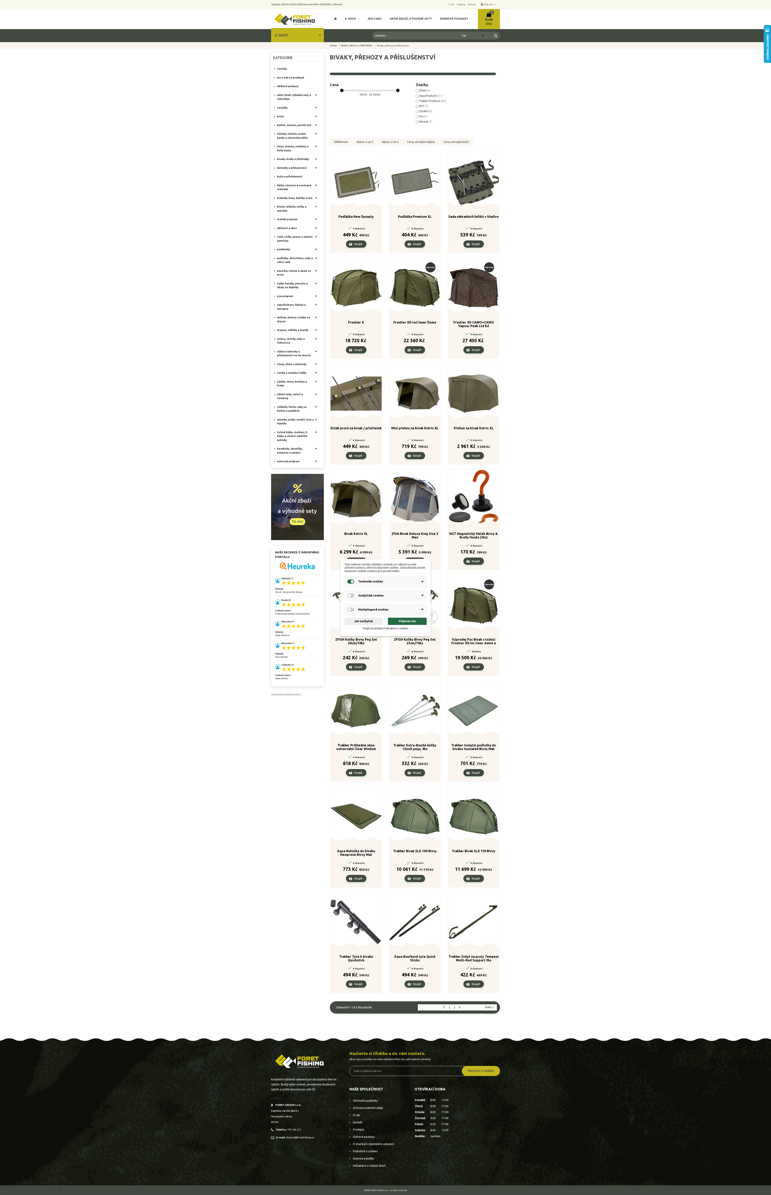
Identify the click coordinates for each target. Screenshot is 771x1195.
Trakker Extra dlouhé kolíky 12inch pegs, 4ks (414, 747)
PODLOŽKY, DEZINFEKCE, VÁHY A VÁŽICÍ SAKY (295, 260)
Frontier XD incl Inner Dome (414, 322)
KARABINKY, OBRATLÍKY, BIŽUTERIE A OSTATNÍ (290, 450)
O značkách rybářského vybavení (373, 1144)
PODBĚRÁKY (283, 249)
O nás (356, 1115)
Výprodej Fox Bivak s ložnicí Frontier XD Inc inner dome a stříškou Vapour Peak (473, 641)
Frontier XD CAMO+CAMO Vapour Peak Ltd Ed (473, 324)
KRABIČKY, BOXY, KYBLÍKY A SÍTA (294, 197)
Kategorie (283, 58)
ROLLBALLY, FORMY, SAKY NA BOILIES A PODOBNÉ (292, 408)
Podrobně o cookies (365, 1151)
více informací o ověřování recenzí (286, 694)
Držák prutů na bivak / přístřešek (356, 428)
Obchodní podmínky (365, 1100)
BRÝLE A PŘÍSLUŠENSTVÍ (289, 176)
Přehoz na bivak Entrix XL (474, 428)
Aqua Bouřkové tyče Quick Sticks (414, 958)
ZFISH (424, 90)
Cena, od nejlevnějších (421, 142)
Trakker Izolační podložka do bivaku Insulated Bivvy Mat (473, 747)
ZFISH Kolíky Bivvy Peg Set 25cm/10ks (415, 641)
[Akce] (297, 506)
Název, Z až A (390, 142)
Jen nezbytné (363, 621)
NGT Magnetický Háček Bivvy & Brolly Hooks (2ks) (473, 535)
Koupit (358, 244)
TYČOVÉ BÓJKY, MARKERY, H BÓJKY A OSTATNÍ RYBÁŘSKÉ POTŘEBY (292, 436)
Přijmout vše (407, 621)
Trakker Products (432, 101)
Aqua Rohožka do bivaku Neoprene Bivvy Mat (356, 852)
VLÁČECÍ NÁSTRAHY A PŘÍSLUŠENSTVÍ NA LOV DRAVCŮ (294, 353)
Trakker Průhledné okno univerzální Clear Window (356, 747)
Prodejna (358, 1129)
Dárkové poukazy (363, 1136)
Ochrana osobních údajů (367, 1107)
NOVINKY (282, 68)
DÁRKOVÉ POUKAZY (288, 86)
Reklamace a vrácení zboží (369, 1165)
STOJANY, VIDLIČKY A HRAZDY (292, 330)
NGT (423, 106)
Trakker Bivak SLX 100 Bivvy (415, 851)
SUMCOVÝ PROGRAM (288, 461)
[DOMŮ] (335, 19)
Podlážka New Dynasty (356, 216)
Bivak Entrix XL (356, 533)
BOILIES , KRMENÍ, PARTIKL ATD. (294, 125)
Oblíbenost (341, 142)
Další (490, 1007)
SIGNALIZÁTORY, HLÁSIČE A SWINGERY (291, 306)
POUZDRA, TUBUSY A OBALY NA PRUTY (294, 272)
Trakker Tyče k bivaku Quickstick (356, 958)
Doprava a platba (363, 1158)
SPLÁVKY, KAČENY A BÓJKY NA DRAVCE (293, 319)
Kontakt (357, 1122)
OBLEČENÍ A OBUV (287, 228)
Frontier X (356, 322)
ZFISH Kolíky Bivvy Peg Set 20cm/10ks (356, 641)
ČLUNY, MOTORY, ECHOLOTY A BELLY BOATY (293, 148)
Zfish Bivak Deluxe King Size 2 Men (415, 535)
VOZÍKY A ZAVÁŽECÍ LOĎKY (292, 372)
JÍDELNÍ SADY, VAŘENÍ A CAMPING (290, 396)
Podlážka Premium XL (415, 216)
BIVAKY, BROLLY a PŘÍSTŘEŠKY (293, 159)
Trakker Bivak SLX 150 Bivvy (473, 851)
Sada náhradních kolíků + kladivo (473, 216)
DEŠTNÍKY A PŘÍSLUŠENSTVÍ (292, 167)
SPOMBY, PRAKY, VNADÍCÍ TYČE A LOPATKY (295, 421)
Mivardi (425, 121)
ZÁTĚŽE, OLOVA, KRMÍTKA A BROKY (292, 383)
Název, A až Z (365, 142)
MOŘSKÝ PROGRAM (287, 219)
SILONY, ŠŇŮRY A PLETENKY (292, 364)
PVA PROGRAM (285, 296)
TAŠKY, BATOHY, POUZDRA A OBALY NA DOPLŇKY (292, 285)
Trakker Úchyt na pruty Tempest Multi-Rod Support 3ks (474, 958)
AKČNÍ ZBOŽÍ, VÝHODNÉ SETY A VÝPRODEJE (294, 97)
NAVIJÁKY (282, 107)
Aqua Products (431, 95)
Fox (423, 116)
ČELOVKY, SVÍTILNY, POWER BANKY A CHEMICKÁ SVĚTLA (292, 135)
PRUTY (280, 116)
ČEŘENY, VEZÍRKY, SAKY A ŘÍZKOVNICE (291, 340)
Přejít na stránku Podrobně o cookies (385, 628)
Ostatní (425, 111)
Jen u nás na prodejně (290, 77)
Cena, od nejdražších (456, 142)
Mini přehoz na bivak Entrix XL (415, 428)
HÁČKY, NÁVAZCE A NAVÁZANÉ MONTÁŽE (294, 187)
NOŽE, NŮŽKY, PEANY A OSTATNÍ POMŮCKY (295, 238)
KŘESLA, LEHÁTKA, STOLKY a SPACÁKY (292, 208)
